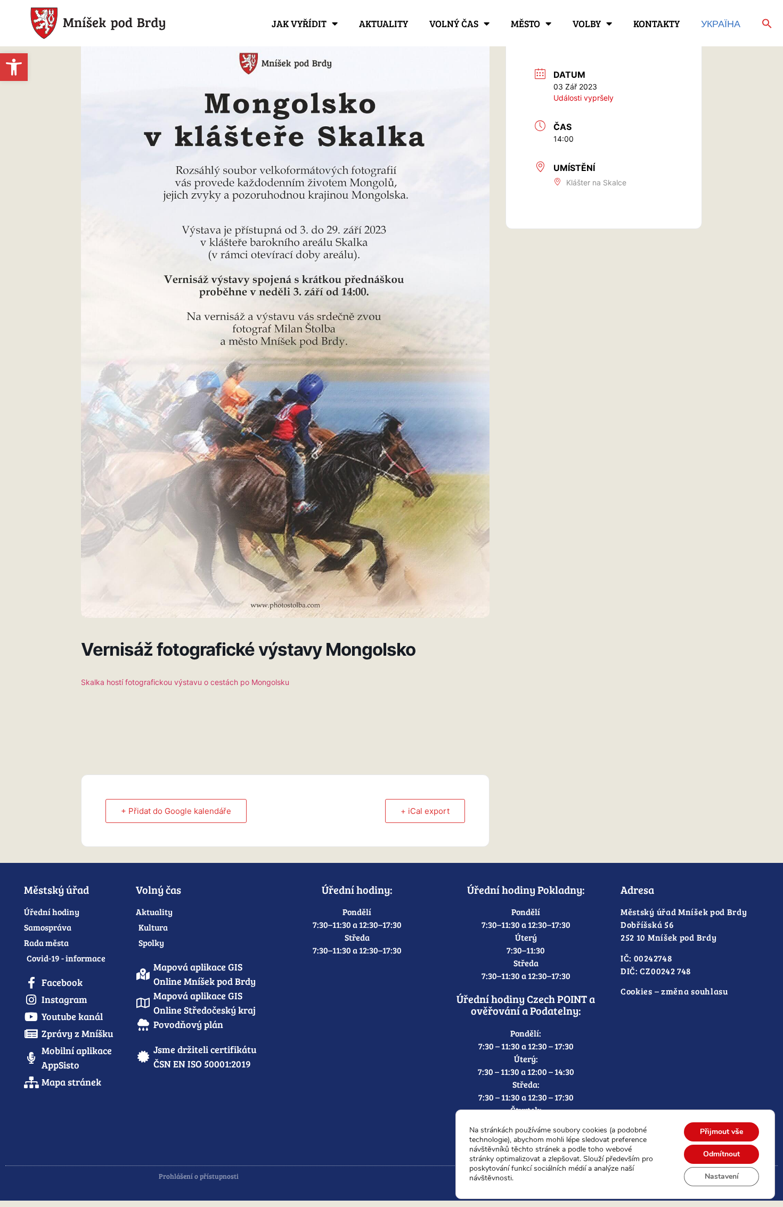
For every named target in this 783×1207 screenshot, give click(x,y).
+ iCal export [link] (425, 811)
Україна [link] (720, 23)
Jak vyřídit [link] (299, 23)
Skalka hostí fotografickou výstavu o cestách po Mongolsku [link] (185, 682)
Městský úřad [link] (56, 889)
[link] (14, 67)
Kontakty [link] (656, 23)
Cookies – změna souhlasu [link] (674, 991)
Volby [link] (587, 23)
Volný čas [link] (453, 23)
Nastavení (722, 1176)
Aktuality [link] (383, 23)
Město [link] (525, 23)
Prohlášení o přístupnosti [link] (199, 1176)
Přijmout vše (721, 1132)
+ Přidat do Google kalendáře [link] (176, 811)
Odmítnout (721, 1154)
